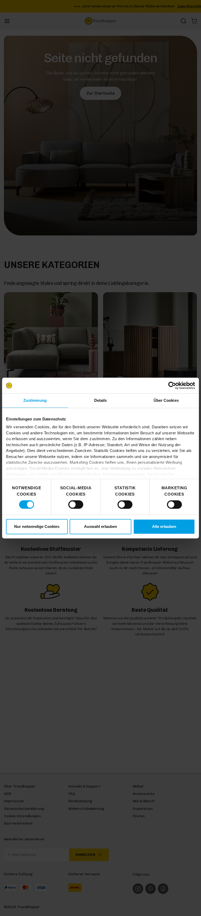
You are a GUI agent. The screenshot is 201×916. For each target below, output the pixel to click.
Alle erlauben (164, 526)
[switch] (75, 504)
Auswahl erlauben (100, 526)
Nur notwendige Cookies (36, 526)
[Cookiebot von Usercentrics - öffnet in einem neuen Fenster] (172, 385)
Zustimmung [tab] (35, 400)
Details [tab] (100, 400)
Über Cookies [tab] (166, 400)
